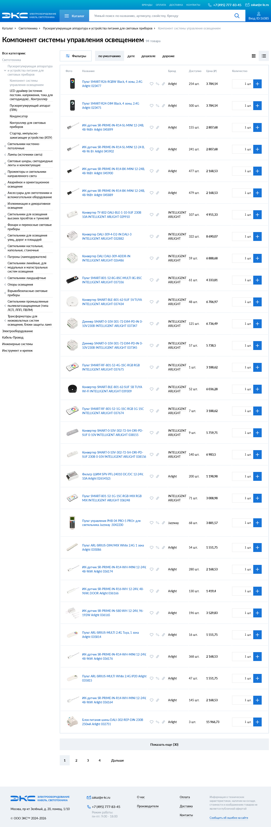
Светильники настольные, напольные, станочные (25, 248)
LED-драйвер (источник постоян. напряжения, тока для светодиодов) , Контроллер (31, 95)
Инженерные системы (17, 344)
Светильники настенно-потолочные (24, 146)
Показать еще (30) (164, 744)
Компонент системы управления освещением (27, 83)
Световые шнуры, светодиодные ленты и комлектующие (30, 163)
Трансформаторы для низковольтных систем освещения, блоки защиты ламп (30, 320)
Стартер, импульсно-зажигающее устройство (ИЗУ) (31, 135)
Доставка (176, 4)
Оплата (161, 4)
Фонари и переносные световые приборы (30, 227)
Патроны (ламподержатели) (27, 257)
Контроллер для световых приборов (28, 125)
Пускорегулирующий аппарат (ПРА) (30, 108)
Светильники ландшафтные (27, 278)
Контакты (193, 4)
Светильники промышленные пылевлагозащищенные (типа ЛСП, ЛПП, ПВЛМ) (28, 305)
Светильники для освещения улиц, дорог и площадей (27, 237)
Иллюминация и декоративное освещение (29, 206)
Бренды (147, 4)
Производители (148, 806)
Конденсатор (19, 116)
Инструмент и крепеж (17, 350)
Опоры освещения (20, 284)
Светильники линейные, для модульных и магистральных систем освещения (28, 267)
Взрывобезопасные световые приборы (27, 293)
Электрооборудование (17, 331)
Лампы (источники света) (25, 154)
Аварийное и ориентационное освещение (28, 184)
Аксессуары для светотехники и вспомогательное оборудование (30, 195)
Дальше (117, 760)
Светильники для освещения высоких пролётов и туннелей (28, 216)
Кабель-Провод (13, 337)
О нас (141, 797)
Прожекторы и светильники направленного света (27, 174)
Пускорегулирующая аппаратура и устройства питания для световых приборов (30, 70)
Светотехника (11, 60)
